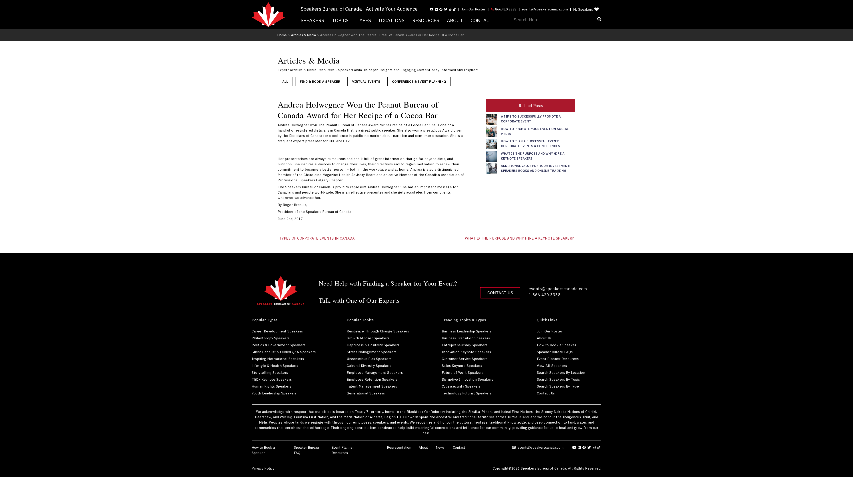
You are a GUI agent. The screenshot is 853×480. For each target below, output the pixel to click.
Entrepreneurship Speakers (465, 345)
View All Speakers (552, 366)
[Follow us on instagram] (450, 9)
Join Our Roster (473, 9)
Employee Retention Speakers (372, 379)
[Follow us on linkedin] (436, 9)
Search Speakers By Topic (558, 379)
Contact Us (500, 292)
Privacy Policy (263, 468)
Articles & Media (303, 35)
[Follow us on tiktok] (454, 9)
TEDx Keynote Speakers (272, 379)
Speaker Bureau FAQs (555, 352)
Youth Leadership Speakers (274, 393)
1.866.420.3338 (544, 294)
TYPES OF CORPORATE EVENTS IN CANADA (317, 238)
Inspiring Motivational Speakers (278, 359)
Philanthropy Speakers (271, 338)
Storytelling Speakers (270, 372)
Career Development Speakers (277, 331)
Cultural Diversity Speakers (369, 366)
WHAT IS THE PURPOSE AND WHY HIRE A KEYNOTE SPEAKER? (519, 238)
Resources (425, 20)
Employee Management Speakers (375, 372)
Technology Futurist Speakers (467, 393)
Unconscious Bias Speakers (369, 359)
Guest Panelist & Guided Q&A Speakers (284, 352)
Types (363, 20)
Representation (399, 447)
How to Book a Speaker (556, 345)
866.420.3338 (505, 9)
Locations (392, 20)
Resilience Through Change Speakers (378, 331)
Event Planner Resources (558, 359)
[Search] (557, 20)
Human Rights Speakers (271, 386)
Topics (340, 20)
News (440, 447)
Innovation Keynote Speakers (466, 352)
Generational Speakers (366, 393)
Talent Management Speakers (372, 386)
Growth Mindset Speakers (368, 338)
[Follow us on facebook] (440, 9)
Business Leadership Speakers (467, 331)
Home (282, 35)
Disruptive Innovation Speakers (467, 379)
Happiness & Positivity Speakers (373, 345)
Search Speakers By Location (561, 372)
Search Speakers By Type (558, 386)
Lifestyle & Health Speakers (275, 366)
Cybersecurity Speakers (461, 386)
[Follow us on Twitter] (445, 9)
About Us (544, 338)
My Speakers (583, 9)
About (455, 20)
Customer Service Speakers (465, 359)
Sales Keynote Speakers (462, 366)
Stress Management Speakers (372, 352)
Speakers (312, 20)
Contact (481, 20)
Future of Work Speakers (463, 372)
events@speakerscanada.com (545, 9)
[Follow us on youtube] (432, 9)
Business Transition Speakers (466, 338)
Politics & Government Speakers (278, 345)
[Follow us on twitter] (590, 447)
